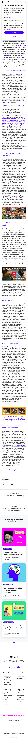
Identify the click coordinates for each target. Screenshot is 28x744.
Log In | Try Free (7, 693)
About (7, 697)
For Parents (20, 676)
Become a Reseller (20, 700)
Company (7, 690)
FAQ (20, 697)
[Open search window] (22, 2)
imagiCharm (20, 678)
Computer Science (7, 676)
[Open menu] (25, 2)
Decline (14, 36)
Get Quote (20, 695)
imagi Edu (6, 419)
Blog (7, 704)
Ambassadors (7, 695)
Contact (20, 693)
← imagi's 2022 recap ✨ (14, 496)
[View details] (5, 667)
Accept (14, 32)
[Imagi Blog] (14, 501)
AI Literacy (7, 680)
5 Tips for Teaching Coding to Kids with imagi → (13, 509)
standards (5, 139)
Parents (21, 673)
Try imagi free (14, 470)
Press (7, 702)
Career (7, 700)
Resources (7, 684)
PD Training (7, 682)
